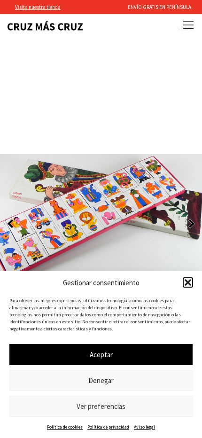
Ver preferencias (101, 406)
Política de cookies (65, 427)
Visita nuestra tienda (38, 7)
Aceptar (101, 354)
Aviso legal (144, 427)
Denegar (101, 380)
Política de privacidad (108, 427)
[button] (188, 282)
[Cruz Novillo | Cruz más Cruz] (45, 25)
